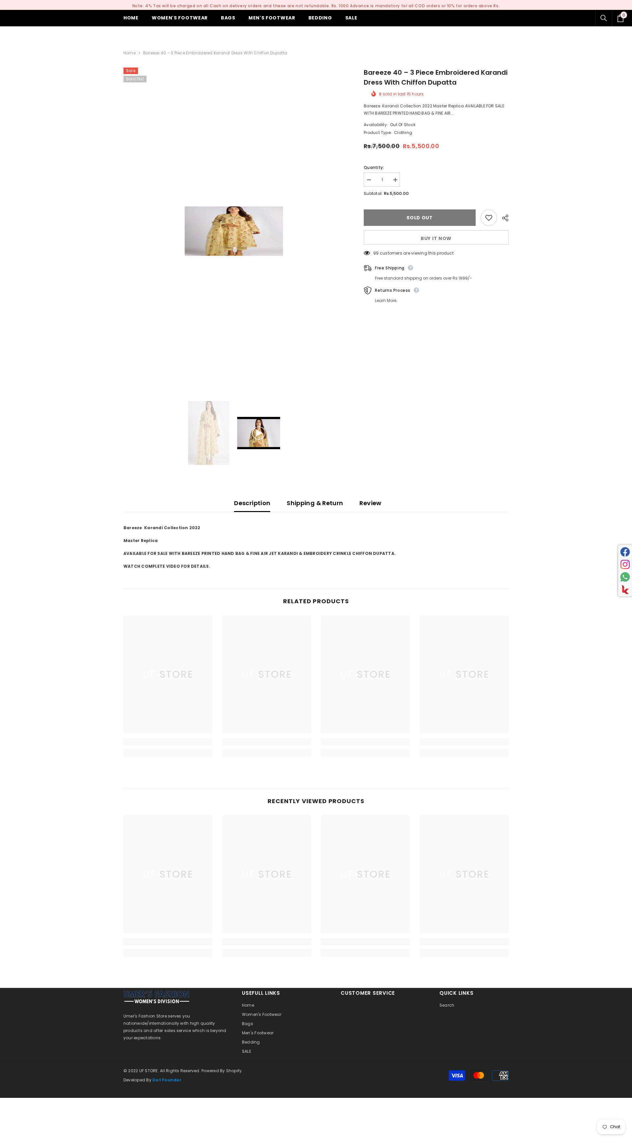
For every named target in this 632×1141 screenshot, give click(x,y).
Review (370, 503)
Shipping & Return (315, 503)
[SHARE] (503, 218)
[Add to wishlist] (489, 217)
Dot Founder (166, 1080)
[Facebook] (625, 552)
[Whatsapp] (625, 577)
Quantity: (374, 167)
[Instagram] (625, 564)
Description (252, 503)
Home (129, 53)
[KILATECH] (625, 589)
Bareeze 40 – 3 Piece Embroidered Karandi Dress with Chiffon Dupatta (436, 77)
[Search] (604, 18)
